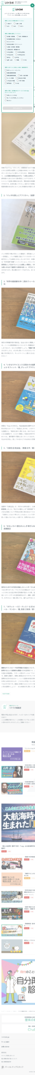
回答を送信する (17, 108)
